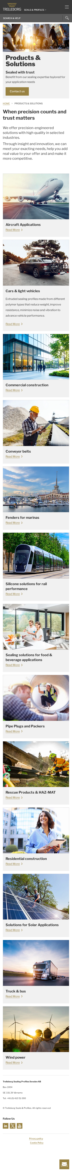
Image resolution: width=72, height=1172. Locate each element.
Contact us (17, 91)
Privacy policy (36, 1138)
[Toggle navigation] (65, 7)
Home (6, 103)
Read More (13, 229)
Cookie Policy (36, 1142)
